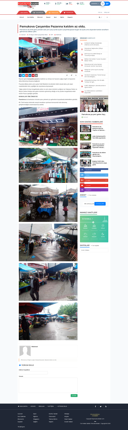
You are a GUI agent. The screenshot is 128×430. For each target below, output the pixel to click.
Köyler (66, 416)
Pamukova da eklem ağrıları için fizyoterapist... (99, 154)
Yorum (21, 376)
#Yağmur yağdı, (31, 360)
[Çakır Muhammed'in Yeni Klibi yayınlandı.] (85, 137)
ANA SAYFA (24, 12)
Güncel (22, 17)
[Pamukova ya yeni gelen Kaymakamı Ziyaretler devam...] (85, 145)
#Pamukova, (24, 360)
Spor (55, 17)
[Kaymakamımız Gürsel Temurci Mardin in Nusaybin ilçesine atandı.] (94, 105)
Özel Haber (68, 419)
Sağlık (35, 422)
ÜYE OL (100, 12)
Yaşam (51, 422)
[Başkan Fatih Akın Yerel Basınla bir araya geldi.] (85, 163)
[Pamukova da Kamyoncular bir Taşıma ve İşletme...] (85, 128)
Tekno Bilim (53, 419)
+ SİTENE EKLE (62, 406)
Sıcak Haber (68, 422)
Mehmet (58, 34)
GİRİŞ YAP (106, 12)
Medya (66, 414)
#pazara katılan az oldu (50, 360)
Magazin (70, 17)
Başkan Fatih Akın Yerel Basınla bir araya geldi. (99, 162)
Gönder (74, 395)
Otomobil (52, 416)
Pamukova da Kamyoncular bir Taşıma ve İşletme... (98, 128)
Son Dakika (30, 17)
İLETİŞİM (51, 406)
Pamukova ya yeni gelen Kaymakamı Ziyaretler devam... (98, 145)
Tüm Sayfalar (95, 245)
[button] (95, 4)
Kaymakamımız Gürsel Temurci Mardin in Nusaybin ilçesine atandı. (94, 114)
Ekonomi (40, 17)
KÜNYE (33, 406)
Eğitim (62, 17)
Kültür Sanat (53, 414)
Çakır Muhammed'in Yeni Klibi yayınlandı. (99, 137)
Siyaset (48, 17)
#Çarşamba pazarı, (40, 360)
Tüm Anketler (92, 195)
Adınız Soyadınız (24, 370)
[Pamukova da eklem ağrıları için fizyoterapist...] (85, 154)
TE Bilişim (21, 427)
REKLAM (41, 406)
